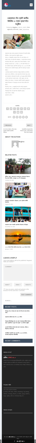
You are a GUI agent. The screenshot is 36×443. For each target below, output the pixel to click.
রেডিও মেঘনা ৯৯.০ (12, 437)
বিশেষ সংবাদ (15, 29)
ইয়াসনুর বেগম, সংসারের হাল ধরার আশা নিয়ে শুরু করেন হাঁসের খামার (17, 311)
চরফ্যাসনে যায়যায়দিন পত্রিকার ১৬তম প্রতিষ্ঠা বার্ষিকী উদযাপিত (16, 201)
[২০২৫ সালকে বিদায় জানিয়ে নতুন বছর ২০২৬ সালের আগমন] (18, 236)
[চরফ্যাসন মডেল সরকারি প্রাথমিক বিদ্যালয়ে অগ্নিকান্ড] (18, 214)
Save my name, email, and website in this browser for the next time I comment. (16, 289)
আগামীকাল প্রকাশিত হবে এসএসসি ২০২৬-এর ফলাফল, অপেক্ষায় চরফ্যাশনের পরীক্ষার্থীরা (16, 333)
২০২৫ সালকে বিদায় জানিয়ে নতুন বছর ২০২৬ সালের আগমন (17, 247)
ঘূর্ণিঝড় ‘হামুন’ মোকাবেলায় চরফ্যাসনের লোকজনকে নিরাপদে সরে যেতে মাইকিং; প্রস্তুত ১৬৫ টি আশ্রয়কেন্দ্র (17, 177)
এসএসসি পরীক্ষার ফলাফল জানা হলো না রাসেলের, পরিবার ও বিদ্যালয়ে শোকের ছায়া (17, 327)
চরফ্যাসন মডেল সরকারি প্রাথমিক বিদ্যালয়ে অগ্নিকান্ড (16, 224)
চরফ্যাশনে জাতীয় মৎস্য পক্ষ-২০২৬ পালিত (13, 317)
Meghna (14, 27)
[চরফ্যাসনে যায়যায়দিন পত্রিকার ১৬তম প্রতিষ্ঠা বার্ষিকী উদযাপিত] (18, 190)
